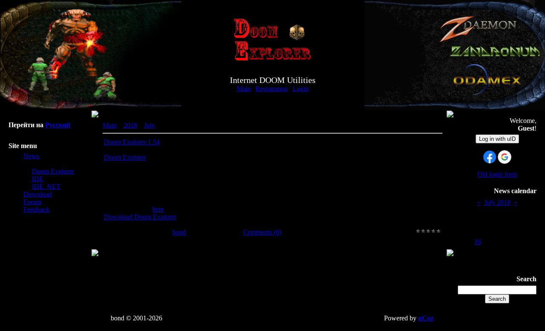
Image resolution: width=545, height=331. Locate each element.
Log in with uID (497, 139)
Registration (271, 88)
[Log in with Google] (504, 157)
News (31, 156)
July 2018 (497, 202)
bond (179, 232)
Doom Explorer (53, 171)
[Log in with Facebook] (489, 157)
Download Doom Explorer (140, 216)
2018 (130, 125)
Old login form (497, 174)
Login (301, 88)
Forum (32, 201)
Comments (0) (262, 232)
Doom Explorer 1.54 (132, 142)
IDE (37, 179)
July (149, 125)
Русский (57, 124)
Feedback (36, 209)
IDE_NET (46, 186)
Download (37, 194)
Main (244, 88)
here (158, 209)
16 (477, 241)
